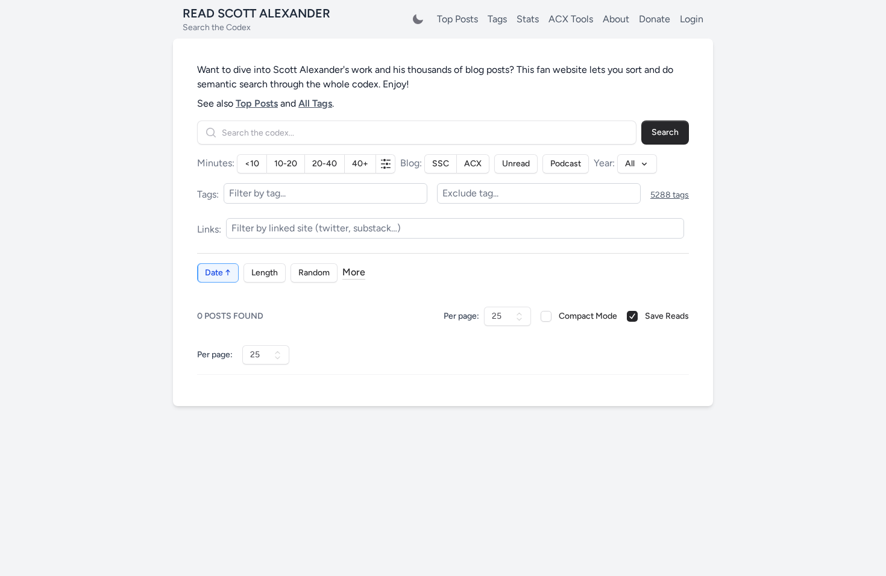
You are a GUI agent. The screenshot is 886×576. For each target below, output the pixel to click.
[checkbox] (546, 316)
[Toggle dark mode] (417, 19)
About (616, 19)
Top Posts (457, 19)
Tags (497, 19)
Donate (654, 19)
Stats (528, 19)
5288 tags (669, 195)
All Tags (315, 103)
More (353, 272)
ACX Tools (570, 19)
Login (691, 19)
